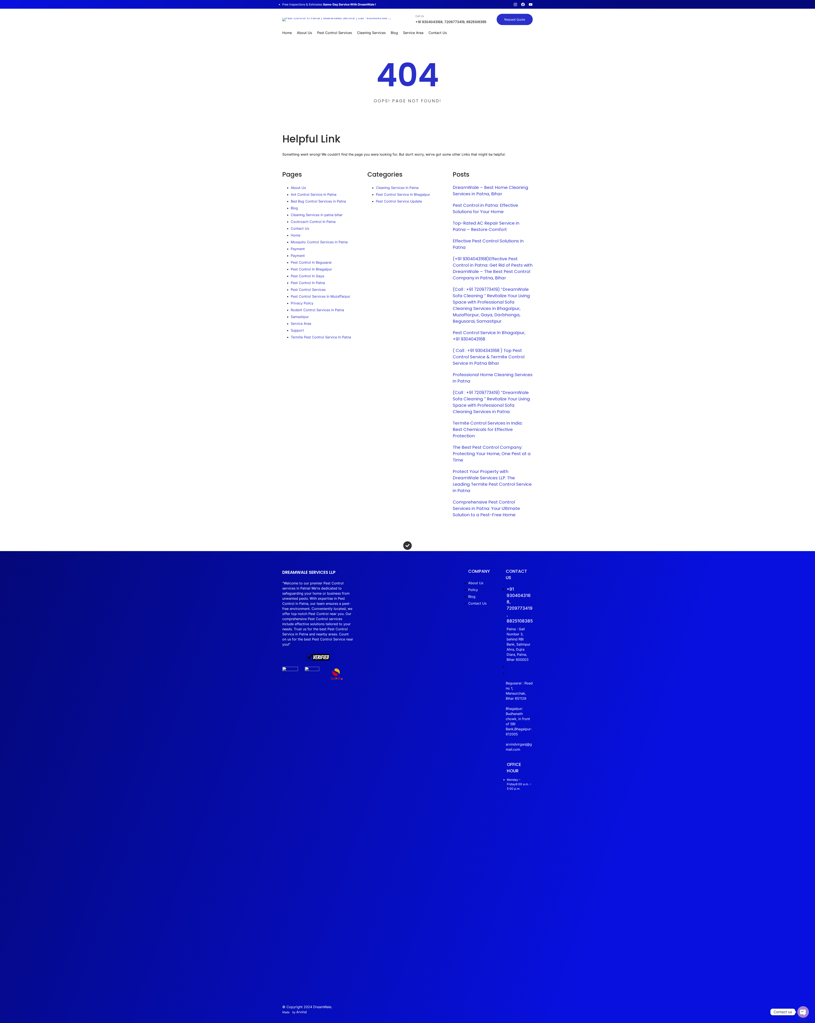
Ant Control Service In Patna (313, 194)
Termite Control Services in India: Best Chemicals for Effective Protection (488, 429)
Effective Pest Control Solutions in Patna (488, 244)
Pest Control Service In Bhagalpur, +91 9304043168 (489, 336)
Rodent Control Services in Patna (317, 310)
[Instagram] (515, 4)
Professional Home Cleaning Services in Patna (493, 378)
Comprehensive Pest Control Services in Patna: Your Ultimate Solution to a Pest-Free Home (486, 508)
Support (297, 330)
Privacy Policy (302, 303)
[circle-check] (407, 545)
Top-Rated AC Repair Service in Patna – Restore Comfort (486, 226)
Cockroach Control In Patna (313, 222)
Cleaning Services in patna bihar (317, 215)
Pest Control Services (308, 289)
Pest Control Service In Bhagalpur (403, 194)
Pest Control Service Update (399, 201)
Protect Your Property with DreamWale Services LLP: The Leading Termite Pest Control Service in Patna (492, 481)
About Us (298, 188)
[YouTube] (530, 4)
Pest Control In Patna (308, 283)
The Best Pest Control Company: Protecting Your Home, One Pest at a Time (492, 453)
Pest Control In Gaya (307, 276)
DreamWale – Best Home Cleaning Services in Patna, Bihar (490, 190)
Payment (298, 249)
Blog (294, 208)
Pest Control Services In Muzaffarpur (320, 296)
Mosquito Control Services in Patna (319, 242)
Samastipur (300, 317)
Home (295, 235)
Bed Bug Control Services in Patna (318, 201)
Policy (473, 590)
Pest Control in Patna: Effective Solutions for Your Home (485, 208)
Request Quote (514, 19)
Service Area (301, 323)
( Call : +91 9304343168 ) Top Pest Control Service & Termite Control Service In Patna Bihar (488, 357)
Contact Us (300, 228)
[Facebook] (523, 4)
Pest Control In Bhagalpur (311, 269)
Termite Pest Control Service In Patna (321, 337)
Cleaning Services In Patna (397, 188)
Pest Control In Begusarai (311, 262)
